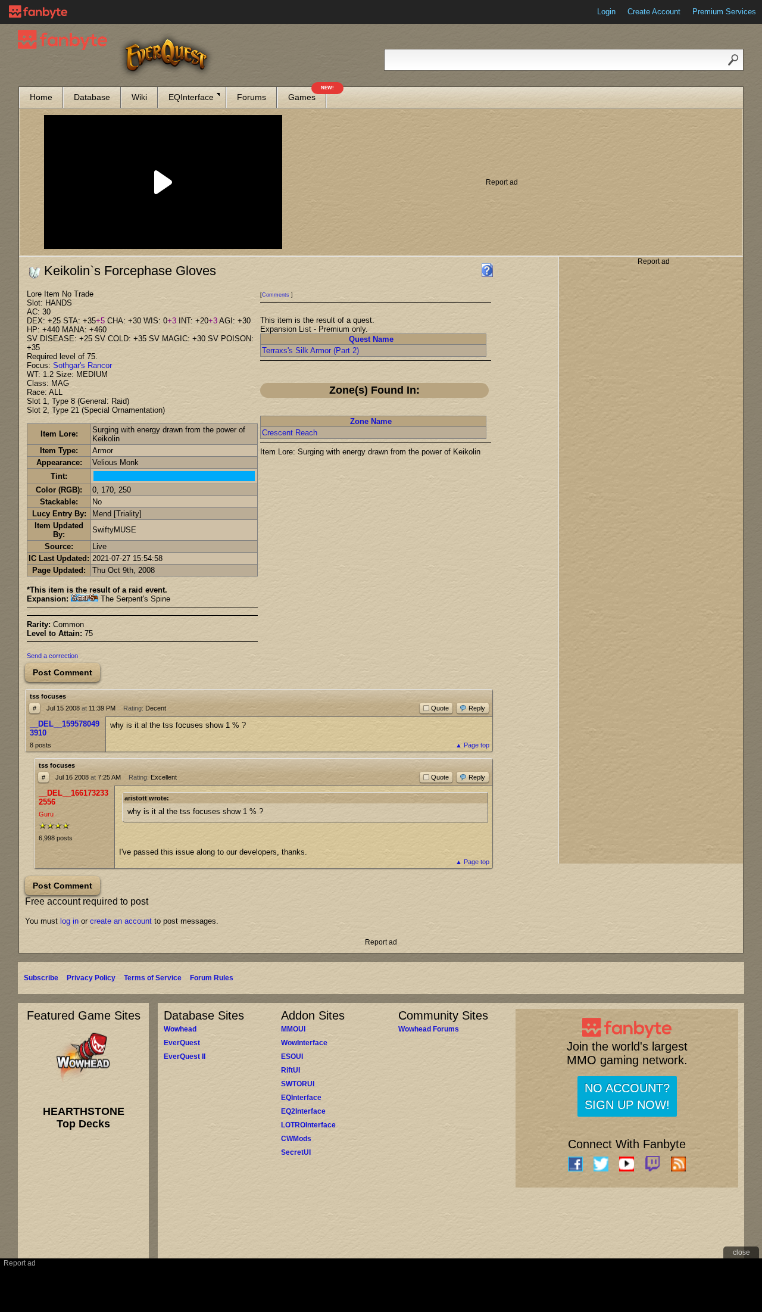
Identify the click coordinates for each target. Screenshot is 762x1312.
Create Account (653, 11)
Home (41, 97)
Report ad (502, 182)
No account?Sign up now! (627, 1096)
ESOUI (292, 1056)
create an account (121, 921)
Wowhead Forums (428, 1029)
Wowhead (180, 1029)
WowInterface (304, 1043)
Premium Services (724, 11)
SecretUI (296, 1152)
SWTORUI (297, 1084)
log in (69, 921)
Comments (275, 295)
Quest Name (371, 339)
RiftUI (290, 1070)
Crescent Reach (289, 432)
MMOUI (293, 1029)
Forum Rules (211, 978)
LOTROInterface (308, 1125)
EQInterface (191, 97)
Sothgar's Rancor (82, 365)
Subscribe (41, 978)
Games (307, 94)
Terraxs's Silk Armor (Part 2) (310, 350)
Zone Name (371, 421)
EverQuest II (184, 1056)
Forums (251, 97)
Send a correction (52, 655)
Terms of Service (153, 978)
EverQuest (182, 1043)
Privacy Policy (91, 978)
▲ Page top (472, 745)
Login (606, 11)
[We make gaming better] (38, 12)
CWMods (296, 1139)
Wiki (139, 97)
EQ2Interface (303, 1111)
